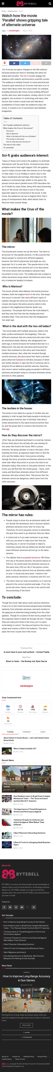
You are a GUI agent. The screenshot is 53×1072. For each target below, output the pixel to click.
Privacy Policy (42, 1056)
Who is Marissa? (12, 134)
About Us (5, 1056)
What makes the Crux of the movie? (18, 128)
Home (4, 11)
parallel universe (31, 557)
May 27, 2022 (27, 31)
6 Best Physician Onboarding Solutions (29, 833)
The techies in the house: (15, 139)
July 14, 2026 (19, 804)
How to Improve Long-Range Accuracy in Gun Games (24, 922)
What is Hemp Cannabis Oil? (25, 749)
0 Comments (27, 1037)
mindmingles (14, 31)
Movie (21, 11)
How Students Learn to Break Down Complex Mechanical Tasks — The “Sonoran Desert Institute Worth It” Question (32, 798)
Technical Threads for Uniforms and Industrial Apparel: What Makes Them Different (29, 822)
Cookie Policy (6, 1059)
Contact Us (16, 1056)
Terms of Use (20, 1059)
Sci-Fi (25, 76)
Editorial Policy (29, 1056)
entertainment (12, 11)
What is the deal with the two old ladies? (21, 136)
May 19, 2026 (19, 848)
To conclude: (8, 148)
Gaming (26, 972)
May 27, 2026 (19, 836)
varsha (27, 1032)
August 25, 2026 (10, 790)
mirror (27, 294)
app (7, 429)
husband (19, 360)
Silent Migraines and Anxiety (15, 952)
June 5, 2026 (19, 815)
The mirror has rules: (12, 145)
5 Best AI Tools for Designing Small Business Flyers (24, 948)
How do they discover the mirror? (18, 142)
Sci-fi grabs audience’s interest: (16, 125)
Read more (26, 1025)
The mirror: (10, 131)
